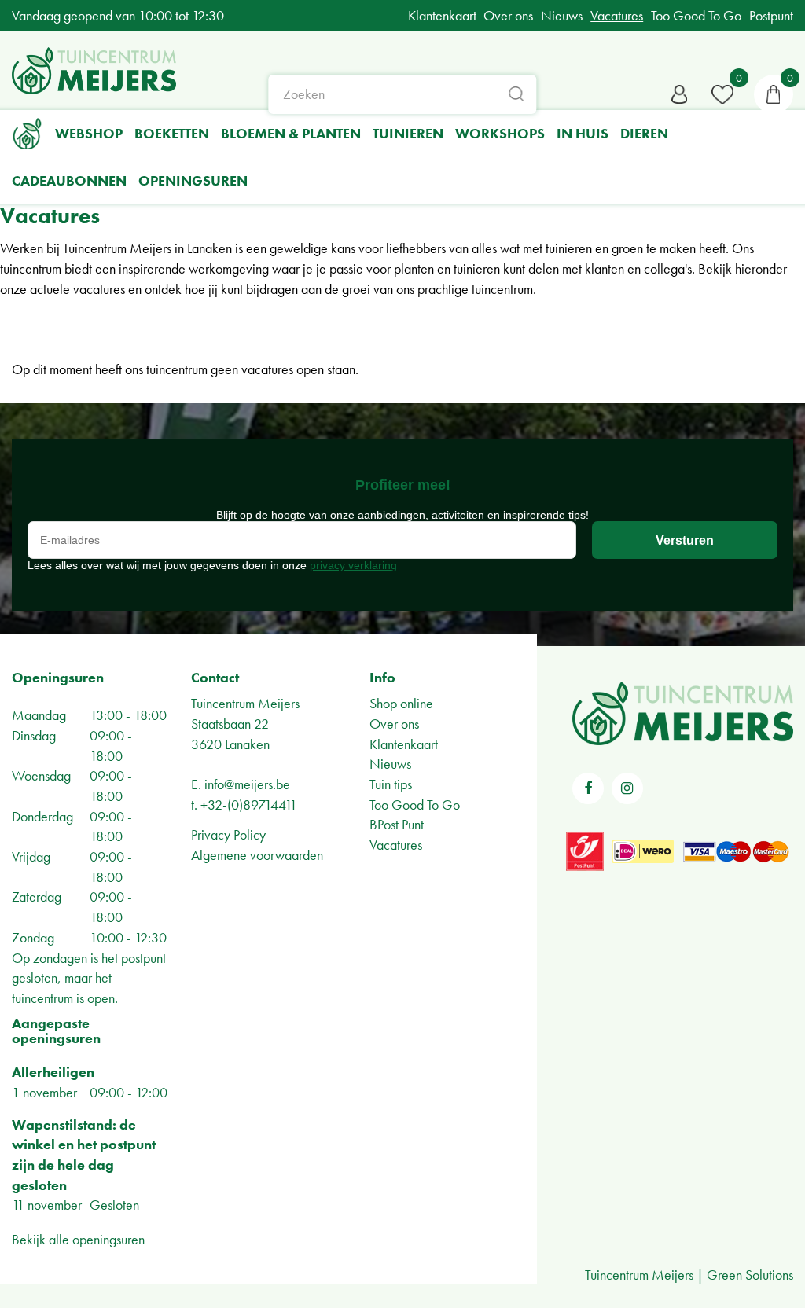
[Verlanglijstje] (722, 94)
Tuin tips (390, 784)
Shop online (401, 703)
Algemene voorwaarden (257, 855)
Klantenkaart (403, 744)
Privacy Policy (228, 834)
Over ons (394, 724)
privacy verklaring (353, 565)
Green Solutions (750, 1275)
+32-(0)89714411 (248, 804)
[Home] (27, 133)
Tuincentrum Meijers (245, 703)
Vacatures (395, 845)
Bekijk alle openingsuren (78, 1239)
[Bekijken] (773, 94)
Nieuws (390, 764)
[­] (588, 788)
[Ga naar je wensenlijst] (722, 94)
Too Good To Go (414, 804)
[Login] (679, 94)
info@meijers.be (247, 784)
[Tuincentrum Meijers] (94, 70)
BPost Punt (396, 824)
